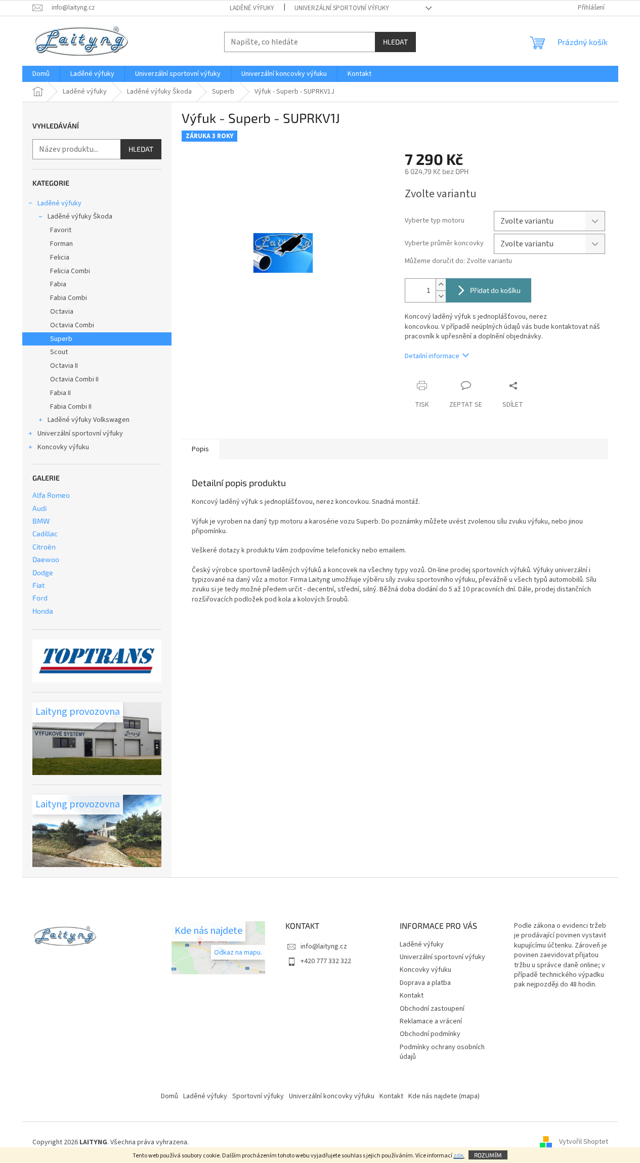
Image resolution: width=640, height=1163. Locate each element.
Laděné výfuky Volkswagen (89, 420)
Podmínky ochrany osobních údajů (442, 1052)
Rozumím (488, 1154)
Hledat (395, 41)
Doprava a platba (425, 983)
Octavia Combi (72, 325)
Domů (169, 1096)
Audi (39, 508)
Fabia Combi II (71, 407)
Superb (61, 339)
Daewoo (45, 559)
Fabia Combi (68, 298)
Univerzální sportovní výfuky (341, 8)
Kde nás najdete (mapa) (444, 1096)
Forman (61, 244)
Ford (40, 597)
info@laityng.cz (324, 946)
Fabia (58, 284)
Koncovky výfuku (63, 447)
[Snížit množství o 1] (441, 296)
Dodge (42, 572)
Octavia (61, 312)
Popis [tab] (200, 449)
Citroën (44, 546)
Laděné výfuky (252, 8)
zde (458, 1155)
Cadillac (45, 533)
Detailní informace (432, 356)
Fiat (38, 585)
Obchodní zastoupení (432, 1009)
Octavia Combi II (74, 379)
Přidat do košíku (495, 290)
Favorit (60, 230)
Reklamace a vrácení (431, 1021)
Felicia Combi (70, 271)
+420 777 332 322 (326, 961)
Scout (59, 352)
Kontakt (411, 995)
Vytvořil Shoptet (583, 1142)
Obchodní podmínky (430, 1034)
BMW (41, 521)
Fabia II (60, 393)
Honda (42, 611)
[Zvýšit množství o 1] (441, 284)
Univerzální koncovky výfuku (331, 1096)
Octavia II (64, 366)
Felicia (59, 257)
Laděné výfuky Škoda (80, 216)
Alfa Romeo (51, 495)
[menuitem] (41, 74)
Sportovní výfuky (258, 1096)
